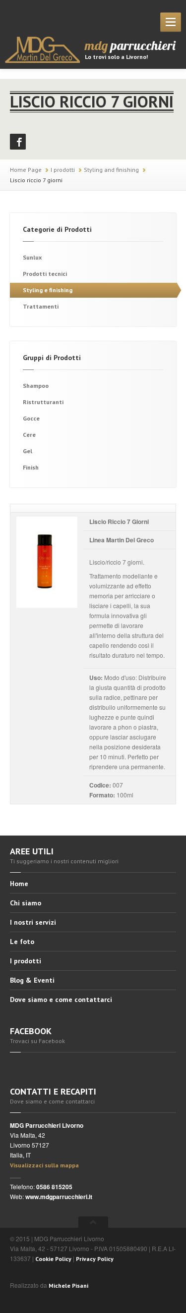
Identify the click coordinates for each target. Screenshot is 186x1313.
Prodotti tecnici (45, 273)
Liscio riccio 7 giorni (36, 180)
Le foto (22, 941)
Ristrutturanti (43, 402)
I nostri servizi (33, 922)
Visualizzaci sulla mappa (44, 1165)
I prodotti (63, 169)
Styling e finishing (47, 290)
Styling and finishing (111, 169)
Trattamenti (41, 306)
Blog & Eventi (32, 980)
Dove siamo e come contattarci (61, 999)
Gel (27, 451)
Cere (29, 434)
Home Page (26, 169)
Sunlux (32, 257)
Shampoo (36, 385)
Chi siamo (25, 902)
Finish (31, 467)
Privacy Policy (95, 1258)
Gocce (31, 418)
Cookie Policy (53, 1258)
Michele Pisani (68, 1285)
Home (19, 884)
